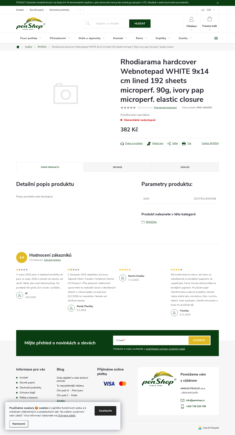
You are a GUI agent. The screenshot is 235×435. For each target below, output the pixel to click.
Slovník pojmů (37, 10)
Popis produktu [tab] (50, 167)
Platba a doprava (29, 397)
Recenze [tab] (117, 167)
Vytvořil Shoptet (211, 427)
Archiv (61, 401)
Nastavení (18, 424)
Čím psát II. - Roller (67, 395)
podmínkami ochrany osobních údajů (165, 349)
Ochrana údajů (66, 415)
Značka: (210, 143)
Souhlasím (105, 411)
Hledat (140, 23)
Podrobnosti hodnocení (165, 107)
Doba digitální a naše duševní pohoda (72, 379)
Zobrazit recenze (52, 260)
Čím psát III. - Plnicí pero (70, 390)
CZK (209, 10)
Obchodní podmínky (59, 10)
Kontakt (20, 10)
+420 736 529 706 (196, 406)
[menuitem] (31, 38)
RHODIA (151, 222)
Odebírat (199, 340)
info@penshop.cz (195, 400)
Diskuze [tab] (185, 167)
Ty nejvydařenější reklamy (70, 385)
